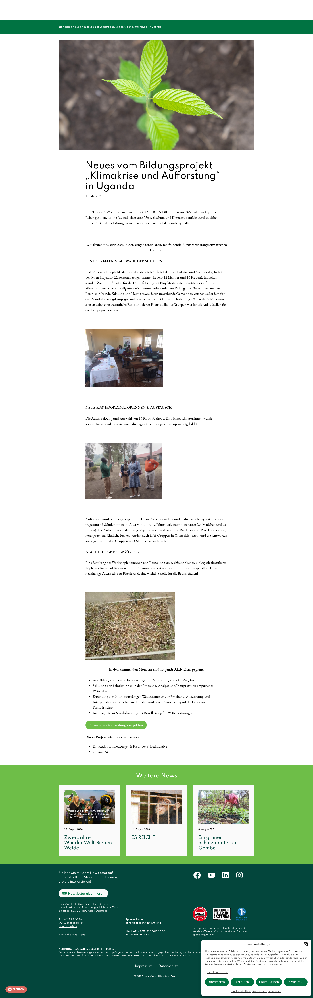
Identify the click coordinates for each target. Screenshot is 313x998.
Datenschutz (259, 991)
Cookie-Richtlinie (241, 991)
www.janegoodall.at (71, 923)
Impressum (274, 991)
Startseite (64, 27)
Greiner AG (101, 751)
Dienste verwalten (217, 972)
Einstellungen (269, 982)
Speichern (295, 982)
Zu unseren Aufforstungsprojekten (116, 725)
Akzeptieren (216, 982)
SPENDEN (18, 989)
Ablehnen (242, 982)
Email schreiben (68, 926)
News (76, 27)
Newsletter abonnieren (86, 893)
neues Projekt (135, 212)
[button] (306, 944)
